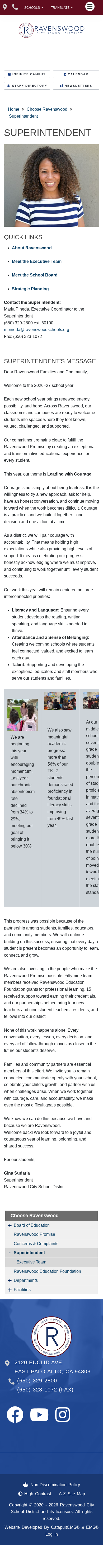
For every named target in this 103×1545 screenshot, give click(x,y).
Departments (26, 1280)
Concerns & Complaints (36, 1243)
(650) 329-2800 (37, 1380)
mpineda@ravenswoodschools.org (36, 329)
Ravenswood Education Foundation (47, 1271)
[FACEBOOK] (15, 1419)
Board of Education (32, 1225)
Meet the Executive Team (37, 261)
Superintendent (23, 116)
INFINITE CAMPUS (29, 74)
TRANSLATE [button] (60, 8)
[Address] (5, 7)
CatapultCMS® (65, 1527)
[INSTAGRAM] (63, 1419)
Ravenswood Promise (34, 1234)
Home (13, 109)
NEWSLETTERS (78, 85)
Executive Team (31, 1262)
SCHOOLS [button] (32, 8)
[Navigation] (90, 6)
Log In (51, 1534)
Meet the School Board (35, 275)
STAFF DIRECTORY (29, 85)
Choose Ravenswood (47, 109)
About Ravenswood (32, 248)
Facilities (22, 1289)
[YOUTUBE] (39, 1419)
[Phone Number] (15, 7)
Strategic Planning (30, 289)
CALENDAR (78, 74)
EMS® (92, 1527)
